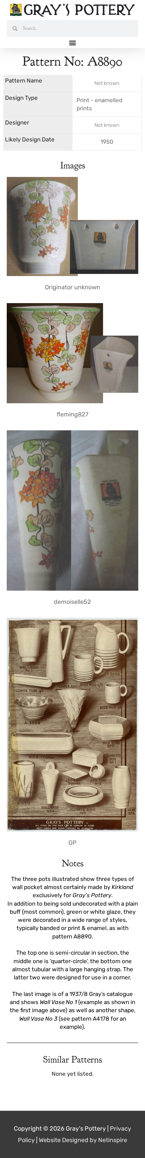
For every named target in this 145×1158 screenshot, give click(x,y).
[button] (72, 42)
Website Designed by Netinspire (83, 1140)
